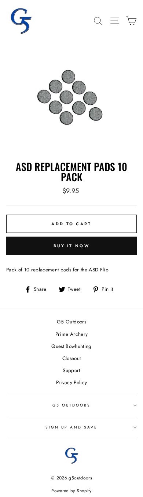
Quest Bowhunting (71, 346)
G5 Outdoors (71, 321)
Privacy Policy (71, 382)
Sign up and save (71, 427)
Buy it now (71, 246)
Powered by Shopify (71, 490)
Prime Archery (71, 334)
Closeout (71, 358)
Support (71, 370)
